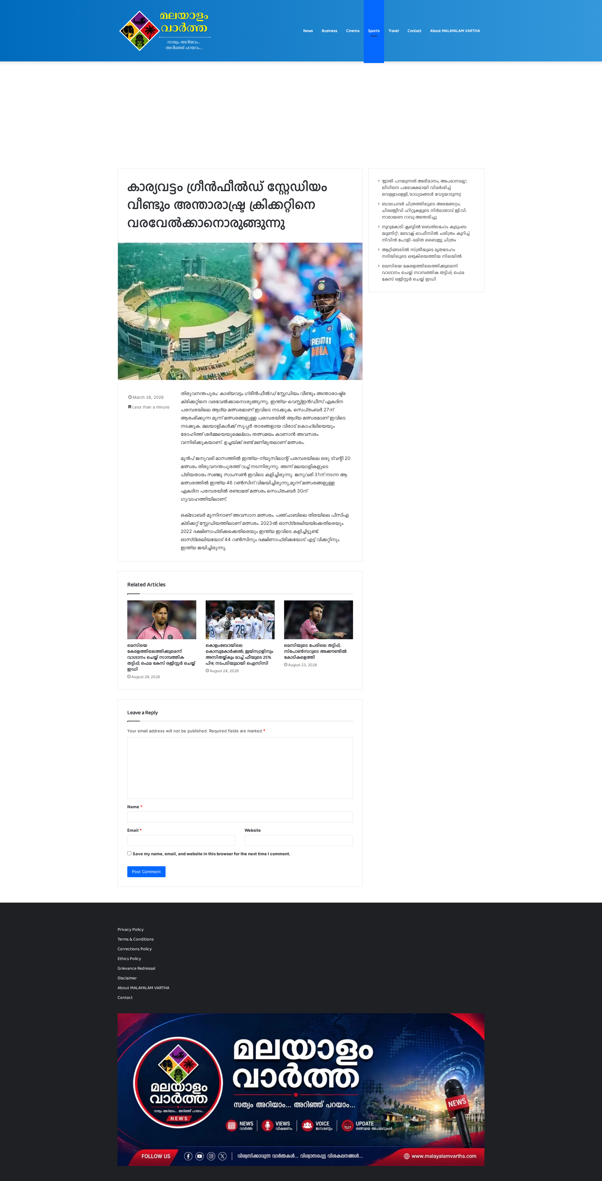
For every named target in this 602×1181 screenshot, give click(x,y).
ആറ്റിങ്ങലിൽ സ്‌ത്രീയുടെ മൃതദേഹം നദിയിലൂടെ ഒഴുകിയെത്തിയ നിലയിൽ (422, 252)
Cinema (352, 31)
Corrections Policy (135, 949)
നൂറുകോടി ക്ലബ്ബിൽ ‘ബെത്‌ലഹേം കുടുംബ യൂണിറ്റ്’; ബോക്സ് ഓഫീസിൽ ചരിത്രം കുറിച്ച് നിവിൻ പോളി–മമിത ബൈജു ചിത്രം (426, 233)
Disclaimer (127, 978)
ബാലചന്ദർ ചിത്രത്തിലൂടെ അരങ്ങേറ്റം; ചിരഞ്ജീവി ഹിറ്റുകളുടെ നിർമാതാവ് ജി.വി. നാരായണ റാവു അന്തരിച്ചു (424, 210)
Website (253, 830)
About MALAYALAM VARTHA (455, 31)
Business (329, 31)
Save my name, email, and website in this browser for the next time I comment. (211, 853)
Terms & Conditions (136, 939)
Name (134, 806)
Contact (414, 31)
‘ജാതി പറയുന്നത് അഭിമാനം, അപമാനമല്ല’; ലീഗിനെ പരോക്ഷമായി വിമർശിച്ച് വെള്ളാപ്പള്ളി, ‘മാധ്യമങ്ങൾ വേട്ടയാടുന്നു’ (424, 187)
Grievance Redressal (136, 968)
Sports (374, 31)
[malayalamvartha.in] (166, 30)
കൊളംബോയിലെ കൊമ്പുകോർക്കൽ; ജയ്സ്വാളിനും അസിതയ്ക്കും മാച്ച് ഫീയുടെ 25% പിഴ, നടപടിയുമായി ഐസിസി (239, 654)
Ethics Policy (129, 958)
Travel (393, 31)
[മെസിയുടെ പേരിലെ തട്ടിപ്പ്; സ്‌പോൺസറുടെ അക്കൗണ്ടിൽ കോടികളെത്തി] (318, 619)
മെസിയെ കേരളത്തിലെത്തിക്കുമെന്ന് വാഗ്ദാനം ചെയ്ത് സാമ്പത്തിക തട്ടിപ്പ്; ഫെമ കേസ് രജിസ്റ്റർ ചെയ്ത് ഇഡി (161, 657)
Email (134, 830)
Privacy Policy (131, 929)
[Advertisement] (301, 115)
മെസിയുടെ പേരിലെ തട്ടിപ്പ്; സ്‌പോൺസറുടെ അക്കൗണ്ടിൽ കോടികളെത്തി (315, 651)
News (308, 31)
